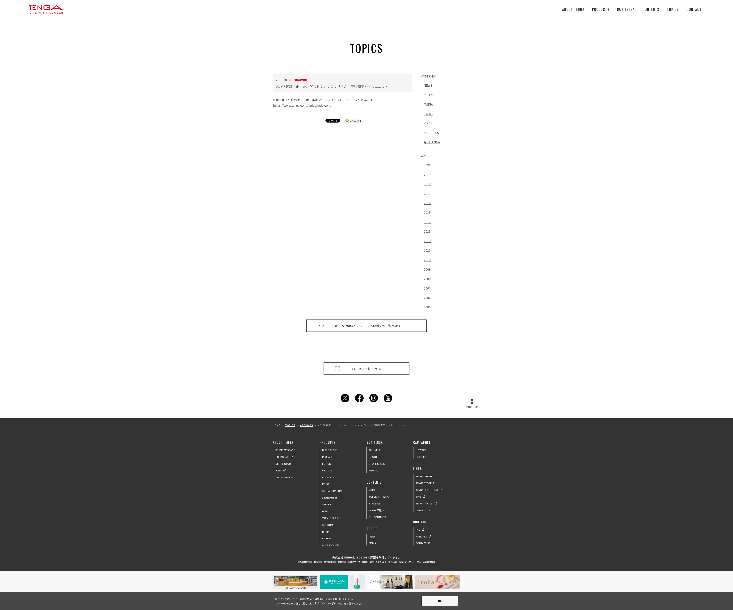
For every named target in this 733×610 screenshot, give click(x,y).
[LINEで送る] (353, 121)
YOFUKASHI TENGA (379, 496)
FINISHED (421, 457)
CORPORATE (282, 457)
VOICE (428, 123)
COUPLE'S (328, 477)
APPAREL (327, 504)
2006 (427, 297)
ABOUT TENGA (573, 9)
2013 (427, 231)
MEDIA (428, 104)
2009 (427, 269)
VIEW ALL (374, 470)
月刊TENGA (432, 142)
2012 (427, 241)
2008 (427, 278)
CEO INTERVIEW (284, 477)
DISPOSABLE (329, 450)
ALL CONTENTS (377, 517)
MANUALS (421, 536)
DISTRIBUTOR (283, 463)
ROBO (325, 484)
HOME (276, 425)
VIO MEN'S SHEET (332, 518)
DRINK (325, 531)
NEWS (428, 85)
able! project (329, 497)
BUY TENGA (626, 9)
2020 (427, 165)
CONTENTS (651, 9)
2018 (427, 184)
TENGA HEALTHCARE (427, 490)
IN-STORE (374, 457)
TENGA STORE (424, 483)
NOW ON (421, 450)
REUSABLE (328, 457)
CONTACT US (423, 543)
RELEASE (430, 94)
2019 (427, 174)
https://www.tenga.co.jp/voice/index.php (302, 105)
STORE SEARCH (377, 463)
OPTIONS (327, 470)
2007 (427, 288)
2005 (427, 307)
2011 (427, 250)
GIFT (324, 511)
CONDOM (327, 525)
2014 (427, 222)
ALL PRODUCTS (331, 545)
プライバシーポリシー (328, 603)
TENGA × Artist (424, 503)
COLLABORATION (332, 491)
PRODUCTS (600, 9)
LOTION (326, 463)
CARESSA (421, 510)
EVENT (428, 113)
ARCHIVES (306, 425)
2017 (427, 193)
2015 (427, 212)
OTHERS (327, 538)
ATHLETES (431, 132)
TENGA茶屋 (375, 510)
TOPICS (673, 9)
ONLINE (373, 450)
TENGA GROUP (424, 476)
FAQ (418, 529)
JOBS (278, 470)
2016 (427, 203)
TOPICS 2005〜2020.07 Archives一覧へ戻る (366, 325)
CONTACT (694, 9)
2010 (427, 259)
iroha (418, 496)
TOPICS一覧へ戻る (366, 368)
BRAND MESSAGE (285, 450)
